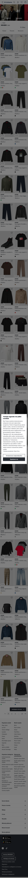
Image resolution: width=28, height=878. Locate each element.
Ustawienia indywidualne (14, 455)
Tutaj (23, 445)
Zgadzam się (14, 459)
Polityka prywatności (8, 451)
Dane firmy (17, 451)
